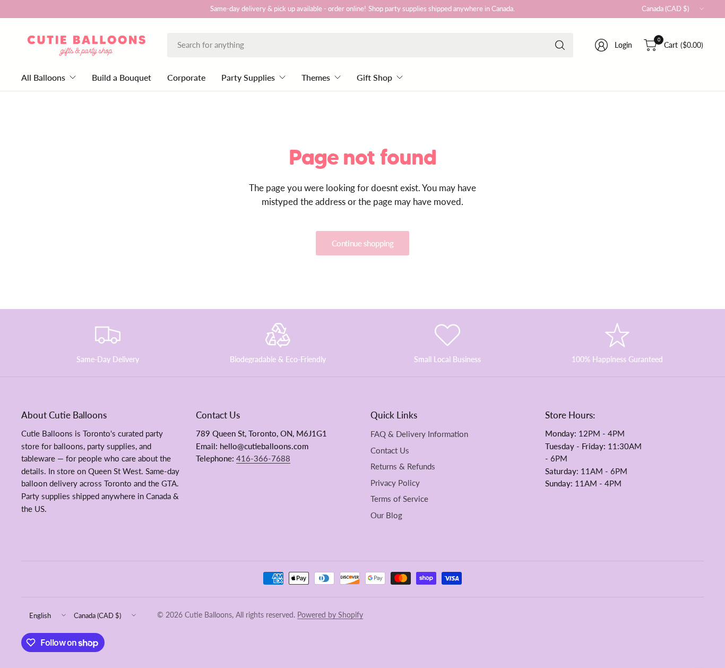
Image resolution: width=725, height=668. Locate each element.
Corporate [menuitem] (186, 77)
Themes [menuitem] (315, 77)
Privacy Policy (395, 482)
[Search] (560, 45)
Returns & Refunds (402, 466)
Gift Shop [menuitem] (374, 77)
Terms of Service (399, 498)
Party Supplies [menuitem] (248, 77)
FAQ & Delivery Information (419, 434)
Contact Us (389, 450)
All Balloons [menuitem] (43, 77)
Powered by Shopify (330, 615)
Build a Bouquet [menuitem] (121, 77)
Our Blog (386, 515)
